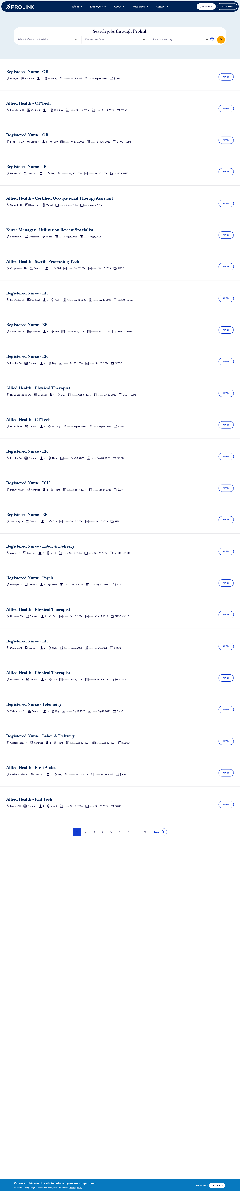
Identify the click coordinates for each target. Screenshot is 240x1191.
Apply (226, 76)
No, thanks (202, 1185)
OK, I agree (217, 1185)
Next (157, 832)
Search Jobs (221, 40)
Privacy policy (76, 1187)
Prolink (20, 6)
